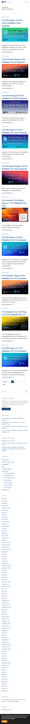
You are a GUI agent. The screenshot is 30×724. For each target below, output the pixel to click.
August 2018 (5, 609)
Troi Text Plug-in (7, 485)
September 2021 (6, 549)
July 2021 (4, 554)
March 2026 (5, 505)
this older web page (13, 701)
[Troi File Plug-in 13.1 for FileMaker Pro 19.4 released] (15, 366)
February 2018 (6, 616)
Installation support (7, 469)
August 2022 (5, 538)
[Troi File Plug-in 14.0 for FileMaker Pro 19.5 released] (15, 255)
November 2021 (6, 545)
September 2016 (6, 649)
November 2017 (6, 623)
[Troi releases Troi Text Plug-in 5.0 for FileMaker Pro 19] (15, 330)
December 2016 (6, 644)
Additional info (5, 489)
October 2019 (5, 584)
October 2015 (5, 665)
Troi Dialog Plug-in (8, 475)
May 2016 (4, 656)
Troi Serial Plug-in (8, 482)
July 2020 (4, 570)
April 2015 (4, 677)
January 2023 (5, 535)
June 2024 (4, 524)
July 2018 (4, 612)
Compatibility (5, 464)
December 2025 (6, 508)
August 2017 (5, 630)
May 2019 (4, 593)
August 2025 (5, 510)
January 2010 (5, 690)
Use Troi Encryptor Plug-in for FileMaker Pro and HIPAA (15, 444)
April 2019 (4, 596)
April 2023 (4, 533)
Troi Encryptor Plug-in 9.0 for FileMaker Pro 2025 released (15, 427)
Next (4, 384)
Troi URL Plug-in (7, 487)
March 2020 (5, 579)
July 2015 (4, 670)
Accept (4, 721)
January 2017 (5, 642)
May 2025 (4, 517)
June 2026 (4, 501)
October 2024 (5, 521)
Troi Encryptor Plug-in (9, 478)
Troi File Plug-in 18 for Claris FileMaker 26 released (13, 419)
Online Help (5, 471)
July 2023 (4, 528)
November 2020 (6, 568)
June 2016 (4, 653)
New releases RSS (6, 709)
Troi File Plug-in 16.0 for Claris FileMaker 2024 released (12, 23)
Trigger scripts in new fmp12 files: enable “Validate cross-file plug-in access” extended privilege (13, 448)
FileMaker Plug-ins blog (8, 462)
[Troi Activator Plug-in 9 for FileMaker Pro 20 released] (15, 77)
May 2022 (4, 540)
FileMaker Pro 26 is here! (8, 441)
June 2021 (4, 556)
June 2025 (4, 514)
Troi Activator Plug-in (8, 473)
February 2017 (6, 640)
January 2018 (5, 619)
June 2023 (4, 531)
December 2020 (6, 565)
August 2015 (5, 667)
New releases (6, 17)
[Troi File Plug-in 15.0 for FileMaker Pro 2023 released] (15, 148)
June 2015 (4, 672)
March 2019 (5, 598)
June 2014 (4, 686)
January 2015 (5, 681)
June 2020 (4, 572)
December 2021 (6, 542)
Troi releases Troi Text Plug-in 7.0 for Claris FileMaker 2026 (13, 423)
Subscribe (6, 409)
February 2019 (6, 600)
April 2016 (4, 658)
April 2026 (4, 503)
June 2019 (4, 591)
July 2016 (4, 651)
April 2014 (4, 688)
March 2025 (5, 519)
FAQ (3, 466)
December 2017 (6, 621)
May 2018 (4, 614)
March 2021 (5, 561)
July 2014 (4, 683)
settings (13, 718)
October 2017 (5, 626)
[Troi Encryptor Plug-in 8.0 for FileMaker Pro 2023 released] (15, 184)
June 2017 (4, 633)
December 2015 (6, 663)
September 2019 (6, 586)
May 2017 (4, 635)
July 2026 (4, 498)
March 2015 (5, 679)
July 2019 (4, 589)
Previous (5, 381)
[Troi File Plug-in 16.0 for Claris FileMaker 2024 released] (15, 41)
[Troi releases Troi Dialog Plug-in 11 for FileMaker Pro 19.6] (15, 221)
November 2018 (6, 605)
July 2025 (4, 512)
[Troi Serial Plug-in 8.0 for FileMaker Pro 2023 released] (15, 114)
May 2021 (4, 558)
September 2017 (6, 628)
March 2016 (5, 660)
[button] (27, 2)
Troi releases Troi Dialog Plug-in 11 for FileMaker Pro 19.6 (14, 203)
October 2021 (5, 547)
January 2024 (5, 526)
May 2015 (4, 674)
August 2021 (5, 552)
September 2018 (6, 607)
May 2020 (4, 575)
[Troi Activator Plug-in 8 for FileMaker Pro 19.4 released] (15, 294)
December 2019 (6, 582)
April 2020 (4, 577)
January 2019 (5, 602)
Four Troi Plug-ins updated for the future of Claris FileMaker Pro (15, 431)
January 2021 (5, 563)
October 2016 (5, 646)
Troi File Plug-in (7, 480)
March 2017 (5, 637)
